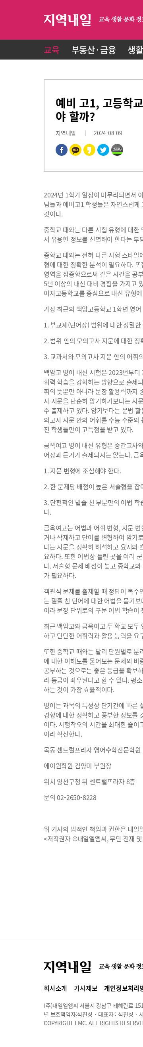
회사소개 (55, 988)
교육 (52, 49)
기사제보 (85, 988)
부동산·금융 (94, 49)
